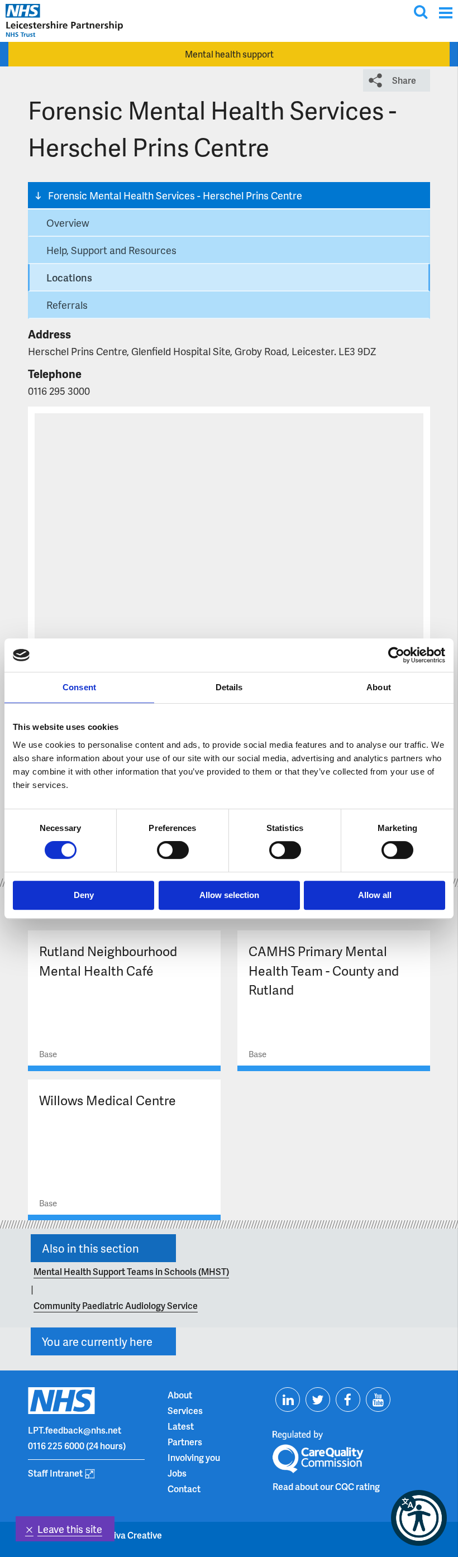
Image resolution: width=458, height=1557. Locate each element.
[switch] (173, 850)
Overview (67, 223)
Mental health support (229, 53)
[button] (419, 1518)
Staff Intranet (55, 1473)
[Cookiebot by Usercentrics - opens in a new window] (396, 655)
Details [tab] (229, 687)
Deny (84, 895)
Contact (184, 1488)
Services (185, 1410)
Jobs (177, 1473)
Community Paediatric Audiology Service (116, 1305)
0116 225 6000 (56, 1445)
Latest (181, 1426)
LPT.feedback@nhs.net (74, 1430)
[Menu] (445, 12)
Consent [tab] (79, 687)
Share (404, 80)
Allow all (375, 895)
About (180, 1394)
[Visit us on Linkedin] (287, 1399)
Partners (185, 1441)
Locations (69, 277)
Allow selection (229, 895)
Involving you (194, 1457)
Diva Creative (134, 1535)
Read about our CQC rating (326, 1486)
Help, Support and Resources (111, 250)
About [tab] (378, 687)
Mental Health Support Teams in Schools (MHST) (131, 1271)
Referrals (67, 305)
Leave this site (69, 1529)
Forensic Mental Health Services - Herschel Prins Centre (175, 195)
